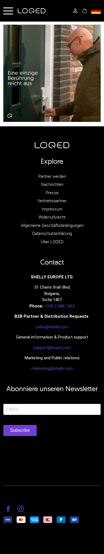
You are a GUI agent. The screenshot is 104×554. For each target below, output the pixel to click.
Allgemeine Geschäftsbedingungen (52, 225)
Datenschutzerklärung (52, 233)
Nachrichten (52, 184)
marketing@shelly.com (52, 368)
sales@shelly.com (52, 326)
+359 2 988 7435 (59, 306)
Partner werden (52, 176)
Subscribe (20, 430)
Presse (52, 192)
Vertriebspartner (52, 200)
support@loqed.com (52, 347)
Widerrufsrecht (52, 217)
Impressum (52, 209)
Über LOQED (52, 241)
